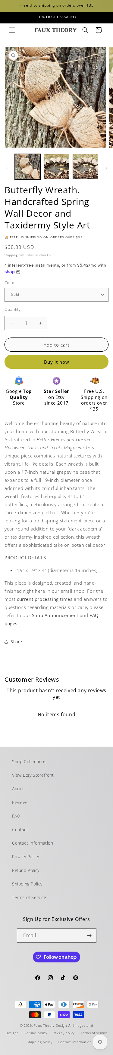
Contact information (75, 1042)
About (18, 788)
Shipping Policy (27, 884)
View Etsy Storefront (33, 775)
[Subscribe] (89, 935)
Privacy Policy (25, 856)
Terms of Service (29, 897)
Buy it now (56, 362)
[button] (12, 30)
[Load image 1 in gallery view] (27, 166)
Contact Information (32, 843)
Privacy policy (64, 1033)
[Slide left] (6, 168)
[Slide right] (106, 168)
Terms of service (94, 1033)
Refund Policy (25, 870)
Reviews (20, 802)
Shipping (11, 255)
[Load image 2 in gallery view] (56, 166)
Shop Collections (29, 761)
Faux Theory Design (50, 1025)
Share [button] (16, 641)
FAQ (16, 816)
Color (10, 282)
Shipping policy (39, 1042)
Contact (20, 829)
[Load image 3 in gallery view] (85, 166)
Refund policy (35, 1033)
